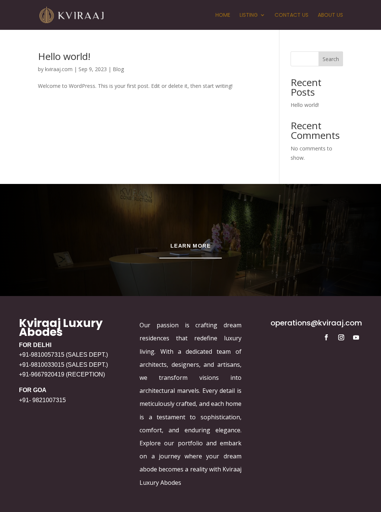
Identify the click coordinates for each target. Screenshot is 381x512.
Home (222, 15)
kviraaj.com (59, 69)
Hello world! (64, 56)
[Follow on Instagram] (341, 337)
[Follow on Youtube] (356, 337)
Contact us (291, 15)
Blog (118, 69)
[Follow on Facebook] (326, 337)
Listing (249, 15)
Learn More (190, 246)
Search (331, 59)
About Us (330, 15)
